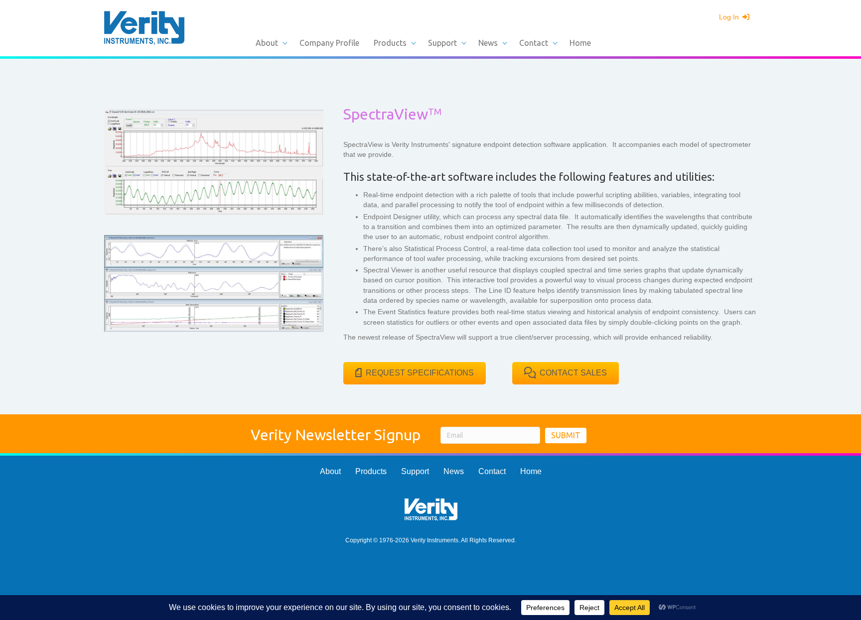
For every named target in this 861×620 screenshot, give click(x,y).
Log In (730, 17)
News (488, 42)
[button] (285, 43)
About (267, 42)
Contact (533, 42)
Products (390, 42)
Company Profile (329, 42)
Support (442, 42)
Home (580, 42)
